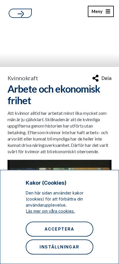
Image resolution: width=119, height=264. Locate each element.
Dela (106, 78)
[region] (59, 217)
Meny (97, 13)
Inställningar (59, 246)
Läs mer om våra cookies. (50, 211)
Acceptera (59, 228)
